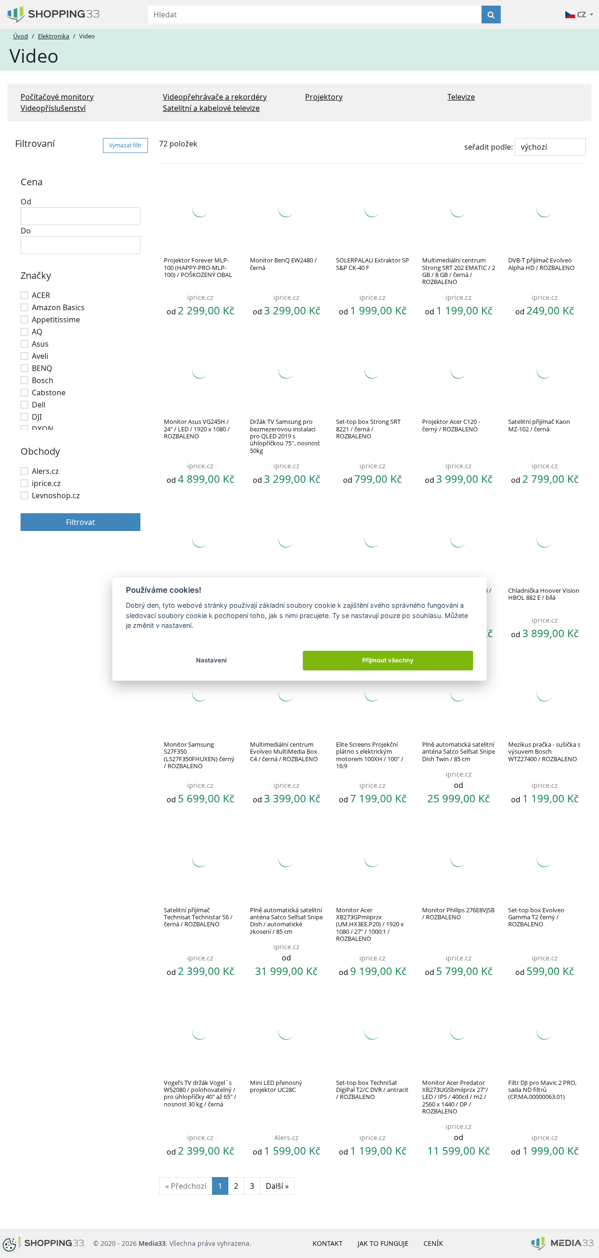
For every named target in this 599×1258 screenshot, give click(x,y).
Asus (40, 344)
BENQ (42, 368)
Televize (461, 97)
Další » (277, 1186)
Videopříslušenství (53, 108)
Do (26, 230)
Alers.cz (45, 471)
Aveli (40, 356)
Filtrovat (80, 522)
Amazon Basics (58, 307)
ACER (41, 295)
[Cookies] (9, 1245)
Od (26, 201)
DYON (42, 429)
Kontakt (328, 1243)
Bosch (42, 380)
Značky (36, 275)
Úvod (20, 36)
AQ (37, 332)
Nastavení (211, 660)
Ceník (433, 1243)
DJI (37, 417)
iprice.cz (46, 483)
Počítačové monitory (57, 97)
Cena (32, 181)
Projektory (324, 97)
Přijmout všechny (388, 660)
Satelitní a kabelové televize (211, 108)
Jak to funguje (383, 1243)
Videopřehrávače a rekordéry (215, 97)
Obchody (40, 451)
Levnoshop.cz (56, 495)
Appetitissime (56, 319)
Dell (38, 405)
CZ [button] (581, 14)
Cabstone (49, 392)
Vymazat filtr (125, 145)
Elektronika (53, 36)
